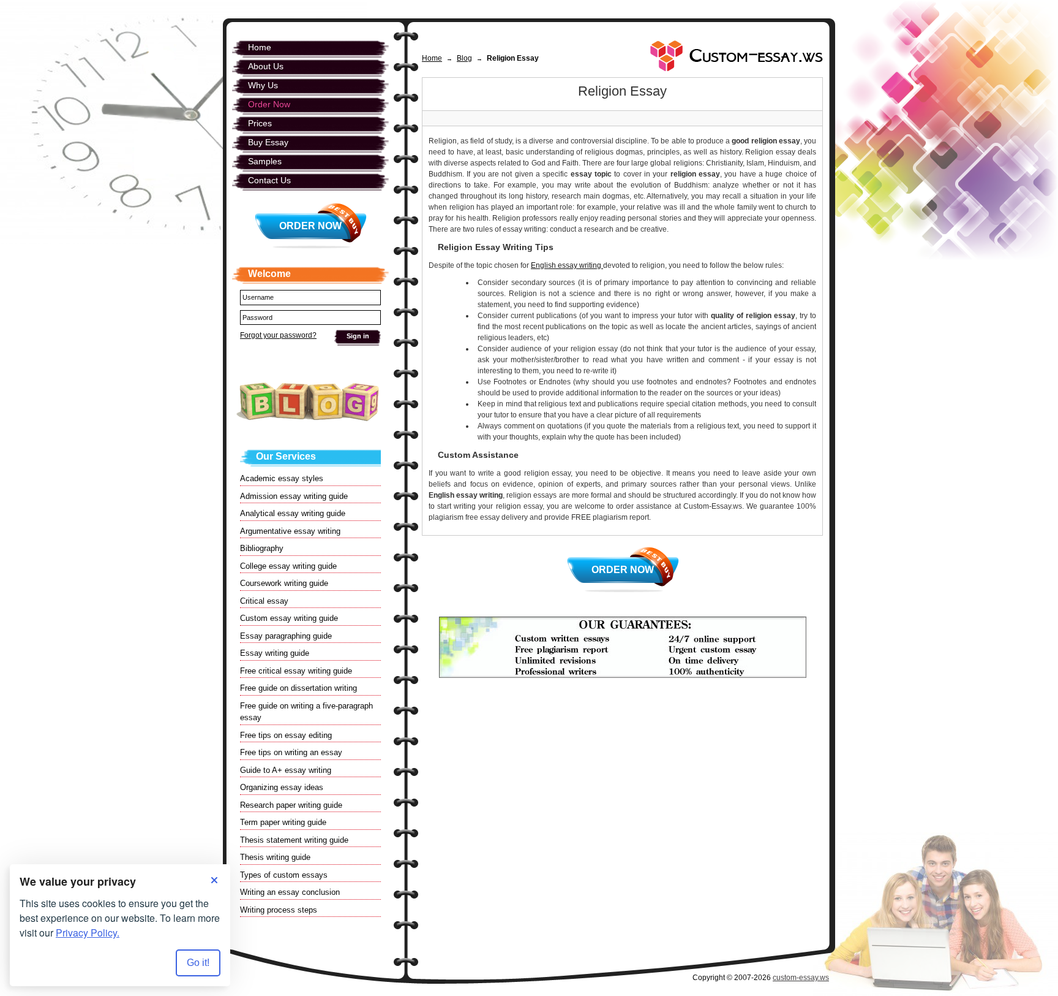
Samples (265, 161)
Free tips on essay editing (286, 735)
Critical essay (264, 601)
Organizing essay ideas (281, 787)
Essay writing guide (274, 653)
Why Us (263, 85)
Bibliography (261, 548)
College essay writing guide (288, 566)
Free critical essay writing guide (296, 670)
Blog (464, 58)
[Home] (736, 55)
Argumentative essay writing (290, 531)
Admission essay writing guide (294, 496)
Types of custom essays (284, 875)
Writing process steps (278, 909)
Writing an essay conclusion (290, 892)
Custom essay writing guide (289, 618)
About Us (265, 66)
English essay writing (567, 265)
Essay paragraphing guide (286, 636)
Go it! (198, 962)
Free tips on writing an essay (291, 752)
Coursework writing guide (284, 583)
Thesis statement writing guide (294, 840)
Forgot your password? (278, 335)
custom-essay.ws (801, 977)
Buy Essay (268, 142)
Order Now (622, 570)
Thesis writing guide (275, 857)
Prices (260, 123)
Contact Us (269, 180)
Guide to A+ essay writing (285, 770)
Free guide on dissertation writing (298, 688)
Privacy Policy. (87, 933)
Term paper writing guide (283, 822)
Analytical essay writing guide (292, 513)
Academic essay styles (281, 478)
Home (432, 58)
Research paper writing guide (291, 805)
